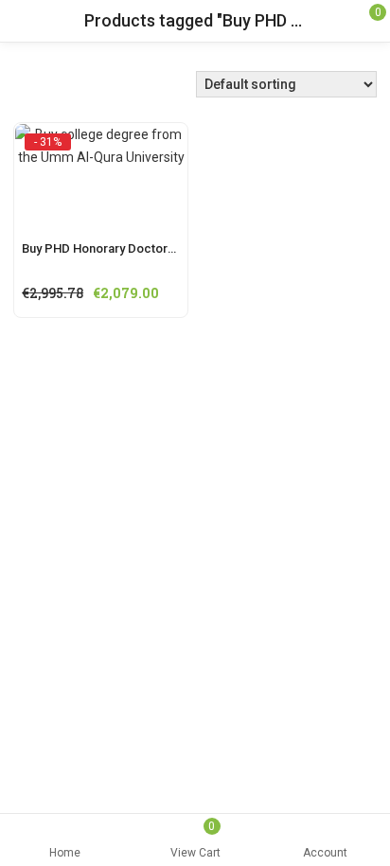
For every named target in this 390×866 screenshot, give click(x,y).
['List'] (51, 89)
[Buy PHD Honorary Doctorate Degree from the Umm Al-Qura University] (100, 141)
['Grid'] (23, 89)
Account (325, 852)
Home (64, 852)
